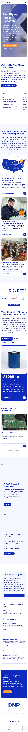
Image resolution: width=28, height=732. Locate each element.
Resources (23, 711)
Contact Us (7, 691)
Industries (16, 711)
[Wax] (11, 102)
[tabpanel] (14, 373)
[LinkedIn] (15, 721)
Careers (8, 713)
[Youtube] (17, 721)
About (3, 713)
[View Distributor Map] (14, 175)
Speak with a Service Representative (14, 595)
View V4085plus (6, 397)
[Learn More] (14, 257)
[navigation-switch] (25, 2)
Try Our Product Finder (9, 85)
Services (10, 711)
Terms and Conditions (14, 727)
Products (4, 711)
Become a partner (16, 713)
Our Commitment (7, 234)
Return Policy (14, 724)
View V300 (7, 504)
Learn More (5, 273)
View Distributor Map (8, 193)
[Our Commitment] (14, 217)
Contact (24, 713)
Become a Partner (14, 304)
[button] (9, 450)
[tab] (7, 339)
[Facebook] (10, 721)
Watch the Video (7, 44)
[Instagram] (12, 721)
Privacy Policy (14, 726)
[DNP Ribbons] (11, 2)
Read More (7, 41)
